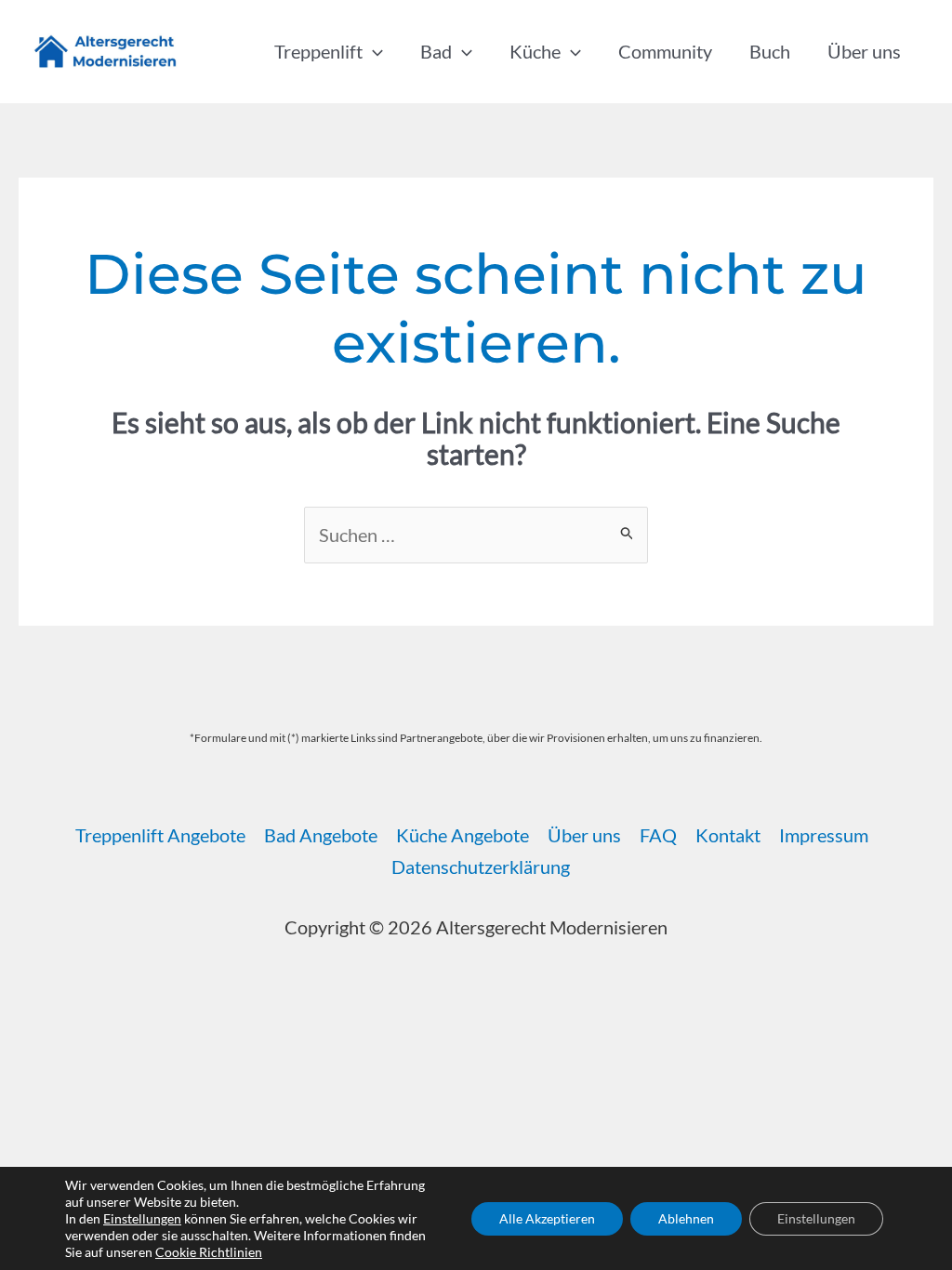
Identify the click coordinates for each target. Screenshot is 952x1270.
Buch (769, 51)
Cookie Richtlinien (208, 1252)
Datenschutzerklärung (480, 866)
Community (665, 51)
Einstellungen (142, 1218)
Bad (436, 51)
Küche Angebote (462, 835)
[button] (373, 51)
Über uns (864, 51)
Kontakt (727, 835)
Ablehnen (686, 1218)
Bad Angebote (320, 835)
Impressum (823, 835)
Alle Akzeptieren (547, 1218)
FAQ (658, 835)
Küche (535, 51)
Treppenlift (318, 51)
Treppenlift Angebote (160, 835)
